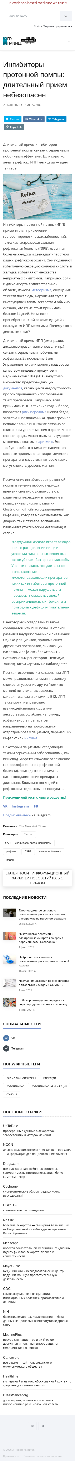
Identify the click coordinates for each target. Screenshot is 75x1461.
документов (12, 388)
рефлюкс (11, 851)
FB (36, 806)
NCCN (8, 1144)
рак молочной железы (21, 1078)
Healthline (10, 1376)
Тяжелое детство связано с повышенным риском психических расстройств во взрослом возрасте (42, 914)
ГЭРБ (28, 851)
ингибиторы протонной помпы (33, 843)
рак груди (49, 1078)
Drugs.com (11, 1163)
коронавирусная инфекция (49, 1086)
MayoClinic (11, 1266)
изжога (10, 860)
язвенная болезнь (50, 851)
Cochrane (10, 1186)
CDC (7, 1288)
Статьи (28, 834)
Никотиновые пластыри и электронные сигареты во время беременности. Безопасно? (41, 937)
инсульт (30, 738)
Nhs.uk (8, 1220)
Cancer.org (11, 1357)
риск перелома (34, 412)
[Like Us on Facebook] (32, 1426)
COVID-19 (11, 1094)
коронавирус (15, 1086)
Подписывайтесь (17, 815)
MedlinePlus (12, 1334)
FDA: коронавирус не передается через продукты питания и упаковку (43, 1002)
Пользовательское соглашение (43, 1456)
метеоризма (41, 290)
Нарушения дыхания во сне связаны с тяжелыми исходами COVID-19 (44, 982)
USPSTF (10, 1205)
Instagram (20, 806)
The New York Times (32, 826)
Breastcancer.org (15, 1395)
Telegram (18, 1048)
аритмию (45, 441)
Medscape (11, 1243)
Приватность (11, 1456)
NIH (6, 1311)
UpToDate (10, 1126)
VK (5, 806)
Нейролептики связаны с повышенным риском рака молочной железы (44, 961)
